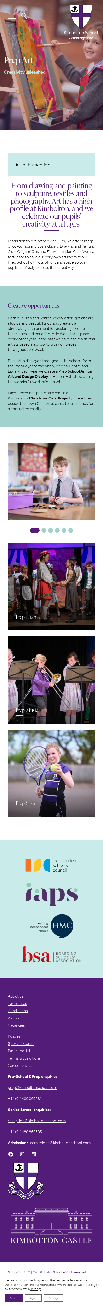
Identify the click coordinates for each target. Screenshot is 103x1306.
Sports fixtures (21, 1043)
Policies (14, 1036)
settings (35, 1289)
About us (15, 996)
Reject (33, 1298)
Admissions (18, 1010)
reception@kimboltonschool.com (37, 1120)
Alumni (14, 1018)
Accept (13, 1298)
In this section (35, 165)
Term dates (17, 1003)
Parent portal (19, 1050)
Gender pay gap (21, 1065)
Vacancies (16, 1025)
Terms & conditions (24, 1058)
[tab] (35, 530)
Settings (53, 1298)
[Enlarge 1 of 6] (91, 449)
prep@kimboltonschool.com (32, 1087)
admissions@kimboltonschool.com (60, 1142)
